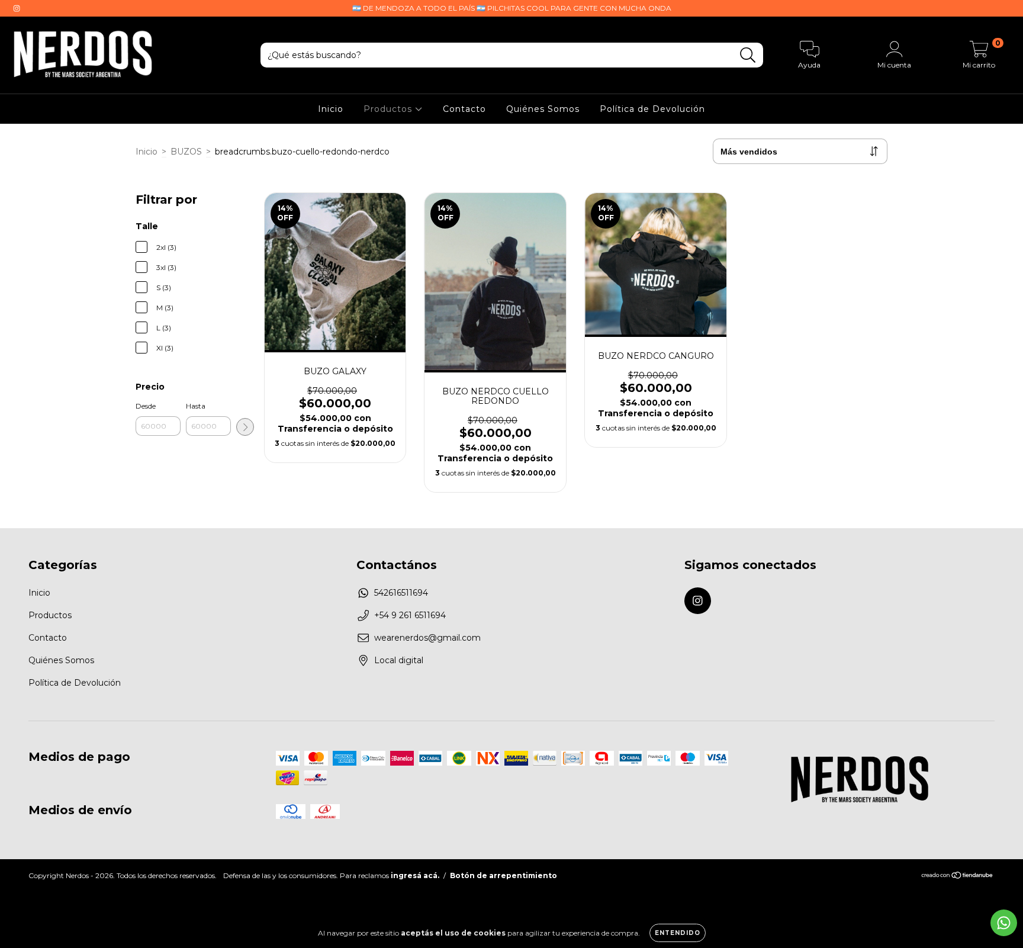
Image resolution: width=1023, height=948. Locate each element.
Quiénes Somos (543, 109)
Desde (146, 405)
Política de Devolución (652, 109)
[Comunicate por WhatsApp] (1003, 923)
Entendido (677, 933)
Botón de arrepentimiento (503, 875)
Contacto (464, 109)
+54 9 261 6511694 (410, 615)
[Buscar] (748, 55)
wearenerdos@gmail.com (427, 637)
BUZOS (186, 151)
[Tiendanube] (958, 876)
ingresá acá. (415, 875)
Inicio (330, 109)
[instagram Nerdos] (16, 8)
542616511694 (401, 592)
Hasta (195, 405)
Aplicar (245, 427)
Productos (389, 109)
